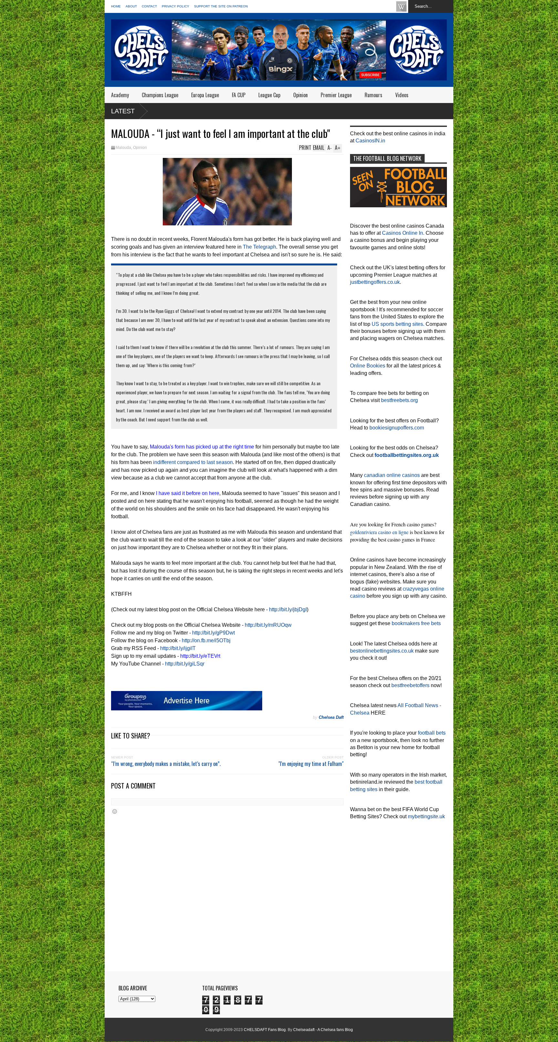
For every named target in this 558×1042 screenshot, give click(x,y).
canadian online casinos (392, 475)
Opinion (300, 95)
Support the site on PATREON (221, 6)
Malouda (123, 147)
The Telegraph (259, 247)
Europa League (205, 95)
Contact (149, 6)
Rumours (373, 95)
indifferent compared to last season (193, 462)
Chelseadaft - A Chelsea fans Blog (323, 1029)
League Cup (269, 95)
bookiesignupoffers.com (396, 427)
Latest (123, 111)
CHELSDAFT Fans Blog (265, 1029)
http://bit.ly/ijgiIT (178, 648)
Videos (401, 95)
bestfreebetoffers (410, 685)
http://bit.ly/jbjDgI (288, 609)
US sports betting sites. (398, 324)
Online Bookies (367, 365)
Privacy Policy (175, 6)
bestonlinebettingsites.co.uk (382, 651)
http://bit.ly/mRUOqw (268, 625)
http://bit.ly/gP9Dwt (213, 632)
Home (116, 6)
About (131, 6)
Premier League (336, 95)
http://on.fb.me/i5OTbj (206, 640)
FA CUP (238, 95)
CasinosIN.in (370, 140)
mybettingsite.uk (426, 816)
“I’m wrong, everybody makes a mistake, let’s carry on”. (166, 764)
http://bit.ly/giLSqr (184, 663)
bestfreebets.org (399, 400)
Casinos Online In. (403, 233)
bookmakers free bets (416, 623)
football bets (432, 733)
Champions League (160, 95)
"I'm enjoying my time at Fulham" (311, 764)
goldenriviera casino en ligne (379, 532)
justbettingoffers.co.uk (375, 282)
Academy (120, 95)
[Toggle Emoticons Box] (114, 811)
